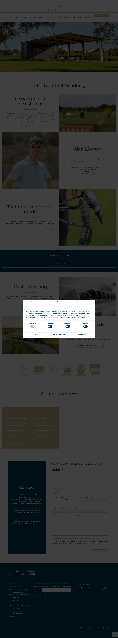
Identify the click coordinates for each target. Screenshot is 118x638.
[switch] (50, 326)
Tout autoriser (82, 334)
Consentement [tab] (35, 301)
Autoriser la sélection (59, 334)
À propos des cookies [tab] (83, 301)
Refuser (36, 334)
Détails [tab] (59, 301)
